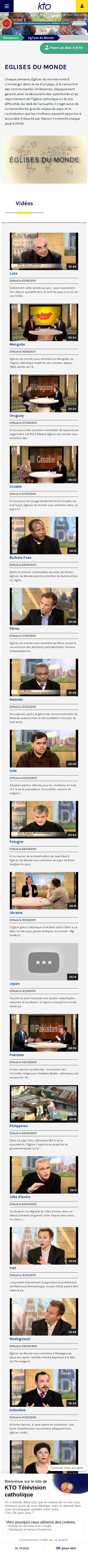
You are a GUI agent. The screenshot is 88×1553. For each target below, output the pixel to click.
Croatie (16, 486)
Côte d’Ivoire (20, 1197)
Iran (13, 1268)
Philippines (19, 1126)
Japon (15, 984)
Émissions (10, 38)
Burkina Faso (20, 557)
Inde (13, 771)
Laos (14, 273)
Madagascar (20, 1339)
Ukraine (16, 913)
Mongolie (17, 344)
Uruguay (17, 415)
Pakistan (17, 1055)
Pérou (14, 628)
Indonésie (18, 1410)
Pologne (16, 842)
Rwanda (16, 699)
